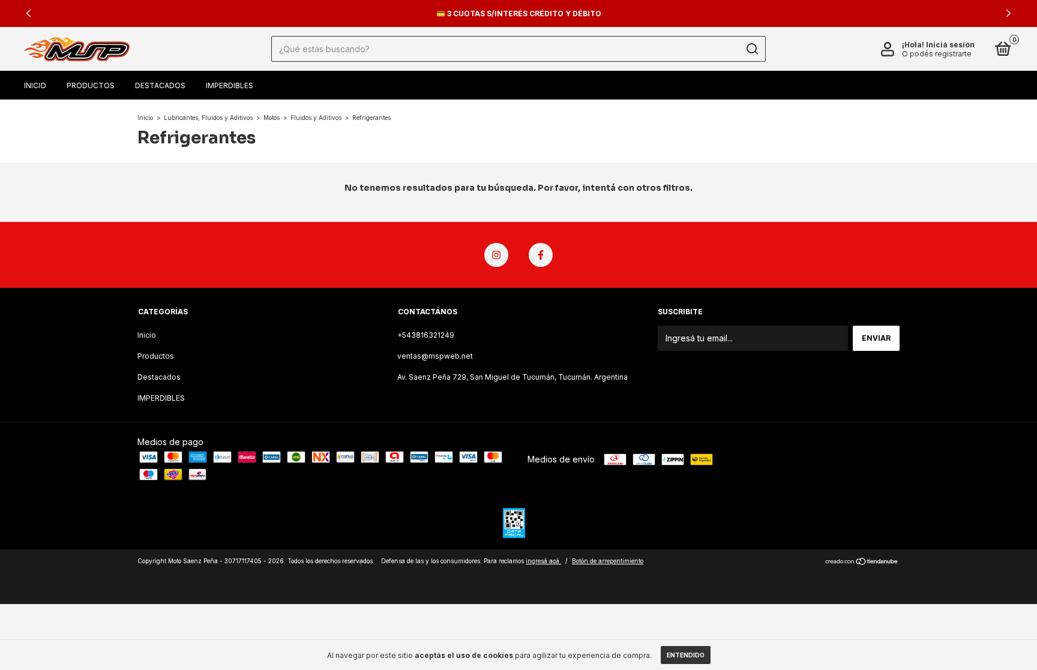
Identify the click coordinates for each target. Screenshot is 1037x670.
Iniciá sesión (950, 44)
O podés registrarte (937, 53)
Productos (91, 85)
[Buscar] (752, 49)
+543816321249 (425, 335)
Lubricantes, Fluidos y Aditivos (208, 117)
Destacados (160, 85)
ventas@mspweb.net (435, 355)
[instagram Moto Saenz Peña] (496, 255)
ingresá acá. (543, 560)
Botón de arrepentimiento (607, 560)
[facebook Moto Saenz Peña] (541, 255)
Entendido (686, 655)
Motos (271, 117)
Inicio (35, 85)
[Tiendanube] (862, 562)
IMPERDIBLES (229, 85)
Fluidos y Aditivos (315, 117)
